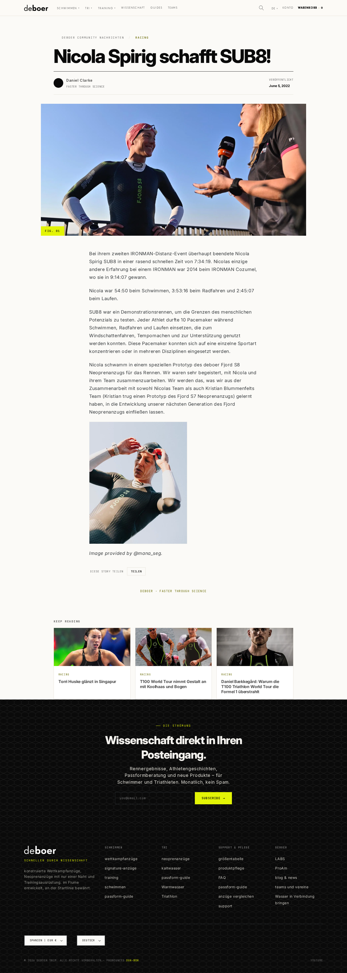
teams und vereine (291, 887)
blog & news (286, 877)
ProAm (281, 868)
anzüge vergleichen (236, 896)
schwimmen (115, 887)
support (225, 906)
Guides (156, 7)
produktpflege (231, 868)
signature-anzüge (121, 868)
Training (107, 8)
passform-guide (119, 896)
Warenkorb (310, 7)
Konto (287, 7)
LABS (280, 859)
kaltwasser (171, 868)
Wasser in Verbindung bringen (294, 899)
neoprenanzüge (176, 859)
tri (88, 8)
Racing (142, 37)
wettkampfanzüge (121, 859)
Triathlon (169, 896)
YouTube (316, 960)
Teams (173, 7)
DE (275, 8)
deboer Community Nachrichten (93, 37)
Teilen (136, 571)
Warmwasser (173, 887)
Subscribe (213, 798)
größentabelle (231, 859)
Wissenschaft (133, 7)
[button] (261, 7)
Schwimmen (68, 8)
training (111, 877)
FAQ (222, 877)
